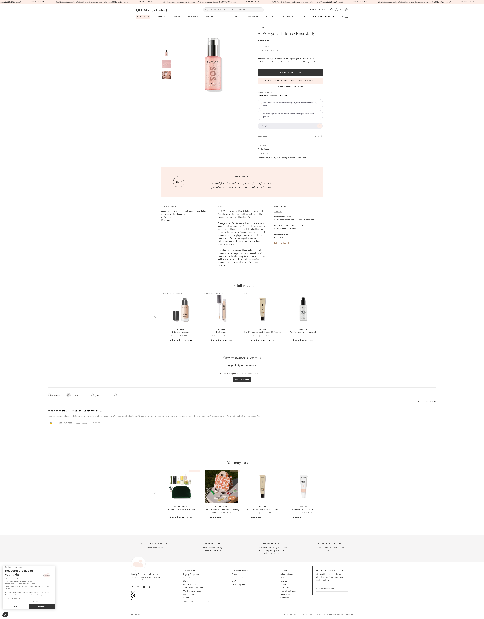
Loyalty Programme (191, 574)
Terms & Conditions (289, 615)
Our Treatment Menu (192, 590)
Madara (262, 28)
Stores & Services (316, 10)
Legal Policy (306, 615)
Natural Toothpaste (288, 590)
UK (140, 615)
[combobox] (83, 395)
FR (132, 615)
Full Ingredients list (282, 243)
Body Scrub (285, 594)
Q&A (234, 581)
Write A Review (242, 379)
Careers (186, 597)
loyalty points (270, 50)
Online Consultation (191, 577)
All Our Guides (286, 574)
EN (136, 615)
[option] (166, 53)
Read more (260, 416)
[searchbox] (57, 395)
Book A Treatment (190, 584)
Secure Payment (238, 584)
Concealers (285, 597)
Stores (185, 581)
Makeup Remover (287, 577)
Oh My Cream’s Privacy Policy (329, 615)
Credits (349, 615)
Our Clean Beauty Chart (193, 587)
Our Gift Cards (189, 594)
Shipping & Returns (240, 577)
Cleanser (284, 581)
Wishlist (315, 136)
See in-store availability (291, 87)
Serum (283, 584)
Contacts (235, 574)
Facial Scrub (285, 587)
